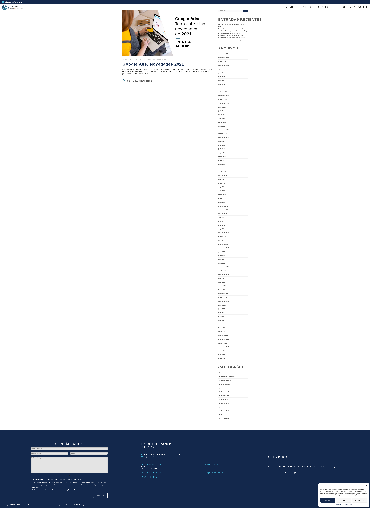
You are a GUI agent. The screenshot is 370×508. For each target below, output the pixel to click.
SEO (222, 414)
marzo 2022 (222, 194)
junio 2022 (221, 183)
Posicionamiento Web (274, 467)
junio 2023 (221, 149)
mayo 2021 (221, 229)
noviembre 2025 (223, 57)
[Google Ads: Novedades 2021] (168, 31)
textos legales (71, 479)
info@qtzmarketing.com (13, 2)
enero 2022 (221, 202)
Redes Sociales (226, 411)
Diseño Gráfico (226, 380)
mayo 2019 (221, 259)
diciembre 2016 (223, 335)
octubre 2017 (222, 297)
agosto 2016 (222, 350)
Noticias (224, 407)
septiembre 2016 (223, 347)
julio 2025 (221, 73)
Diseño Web (225, 388)
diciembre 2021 (223, 206)
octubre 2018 (222, 270)
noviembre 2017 (223, 293)
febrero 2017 (222, 328)
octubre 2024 (222, 99)
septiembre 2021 (223, 213)
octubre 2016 (222, 343)
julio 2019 (221, 252)
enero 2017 (221, 331)
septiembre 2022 (223, 175)
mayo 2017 (221, 316)
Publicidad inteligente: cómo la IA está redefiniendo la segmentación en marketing (232, 30)
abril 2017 (221, 320)
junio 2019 (221, 255)
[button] (366, 486)
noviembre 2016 (223, 339)
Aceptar (327, 500)
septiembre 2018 (223, 274)
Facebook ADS (226, 392)
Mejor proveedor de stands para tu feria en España (232, 25)
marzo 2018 (222, 286)
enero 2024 (221, 126)
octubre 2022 (222, 172)
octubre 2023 (222, 133)
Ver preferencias (359, 500)
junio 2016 (221, 358)
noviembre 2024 (223, 95)
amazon (223, 373)
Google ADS (225, 395)
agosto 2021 (222, 217)
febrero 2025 (222, 88)
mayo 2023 (221, 153)
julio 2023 (221, 145)
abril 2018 (221, 282)
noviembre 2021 (223, 210)
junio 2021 (221, 225)
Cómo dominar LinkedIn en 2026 (229, 33)
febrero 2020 (222, 236)
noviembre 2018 (223, 267)
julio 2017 (221, 309)
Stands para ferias (335, 467)
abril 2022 (221, 191)
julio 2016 (221, 354)
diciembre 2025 (223, 54)
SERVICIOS (278, 457)
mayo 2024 (221, 114)
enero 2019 (221, 263)
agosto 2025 (222, 69)
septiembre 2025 (223, 65)
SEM (284, 467)
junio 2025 (221, 76)
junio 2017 (221, 312)
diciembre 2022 (223, 168)
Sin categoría (161, 59)
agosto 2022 (222, 179)
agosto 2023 (222, 141)
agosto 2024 (222, 107)
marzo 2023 (222, 156)
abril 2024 (221, 118)
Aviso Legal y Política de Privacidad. (71, 490)
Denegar (343, 500)
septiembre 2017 (223, 301)
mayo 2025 (221, 80)
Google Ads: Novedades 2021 (153, 64)
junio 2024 (221, 111)
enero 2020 (221, 240)
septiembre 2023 (223, 137)
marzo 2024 (222, 122)
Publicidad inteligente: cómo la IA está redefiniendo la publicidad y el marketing (231, 36)
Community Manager (228, 376)
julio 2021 (221, 221)
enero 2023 (221, 164)
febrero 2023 (222, 160)
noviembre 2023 (223, 130)
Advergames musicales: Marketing (229, 40)
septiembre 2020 (223, 232)
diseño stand (225, 384)
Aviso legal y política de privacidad (344, 504)
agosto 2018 (222, 278)
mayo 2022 (221, 187)
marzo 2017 (222, 324)
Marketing (151, 59)
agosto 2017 (222, 305)
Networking (225, 403)
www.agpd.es (35, 487)
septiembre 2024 (223, 103)
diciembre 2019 (223, 244)
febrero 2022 (222, 198)
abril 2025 (221, 84)
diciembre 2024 (223, 92)
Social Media (292, 467)
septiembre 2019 (223, 248)
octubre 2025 (222, 61)
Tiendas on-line (312, 467)
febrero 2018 (222, 290)
